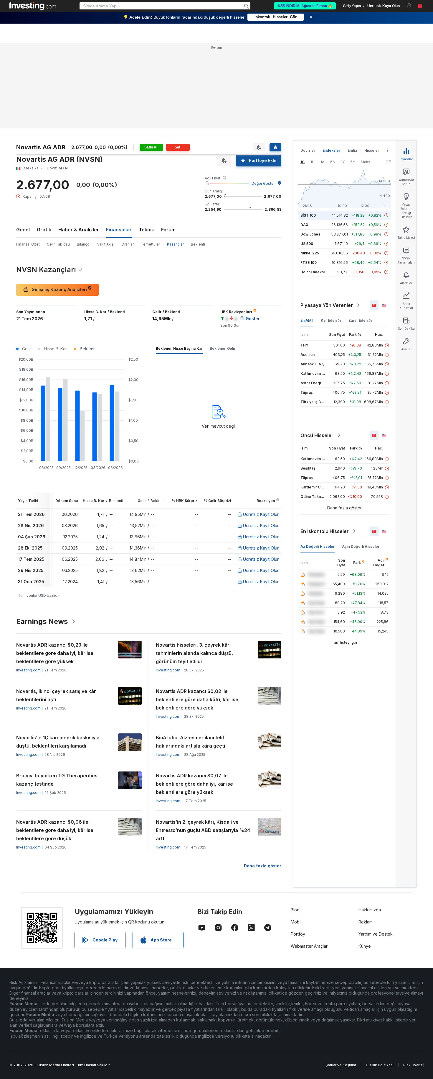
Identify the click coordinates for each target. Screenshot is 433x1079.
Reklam (365, 921)
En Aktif (306, 320)
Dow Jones (310, 234)
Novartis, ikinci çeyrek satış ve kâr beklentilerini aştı (56, 695)
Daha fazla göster (262, 865)
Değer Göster (263, 183)
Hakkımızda (369, 909)
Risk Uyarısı (413, 1065)
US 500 (306, 243)
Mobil (296, 921)
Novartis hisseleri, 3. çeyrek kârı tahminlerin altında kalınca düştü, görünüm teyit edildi (194, 653)
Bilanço (83, 244)
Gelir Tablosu (58, 244)
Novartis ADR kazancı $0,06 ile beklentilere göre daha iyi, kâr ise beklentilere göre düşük (54, 830)
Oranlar (127, 244)
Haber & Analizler (78, 230)
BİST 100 (308, 215)
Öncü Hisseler (316, 435)
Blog (295, 909)
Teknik (146, 230)
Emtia (352, 150)
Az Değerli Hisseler (317, 546)
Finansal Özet (28, 244)
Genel (23, 230)
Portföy (298, 933)
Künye (364, 946)
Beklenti (198, 244)
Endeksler (331, 150)
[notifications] (409, 5)
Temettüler (150, 244)
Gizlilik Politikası (380, 1065)
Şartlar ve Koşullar (340, 1065)
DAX (304, 225)
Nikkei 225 (309, 253)
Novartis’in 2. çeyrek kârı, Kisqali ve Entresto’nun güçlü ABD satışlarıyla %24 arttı (203, 830)
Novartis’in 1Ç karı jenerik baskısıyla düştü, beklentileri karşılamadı (58, 742)
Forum (168, 230)
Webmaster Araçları (309, 946)
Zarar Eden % (360, 320)
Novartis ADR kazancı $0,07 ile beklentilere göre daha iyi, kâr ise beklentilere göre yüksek (194, 784)
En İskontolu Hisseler (324, 531)
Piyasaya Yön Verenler (326, 305)
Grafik (44, 230)
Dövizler (307, 150)
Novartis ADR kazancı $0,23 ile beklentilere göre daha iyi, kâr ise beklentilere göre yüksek (54, 653)
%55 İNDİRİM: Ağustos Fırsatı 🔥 (304, 6)
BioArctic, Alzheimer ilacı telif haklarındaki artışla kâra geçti (190, 742)
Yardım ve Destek (375, 933)
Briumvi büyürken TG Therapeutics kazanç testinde (56, 780)
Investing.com (28, 670)
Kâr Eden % (331, 320)
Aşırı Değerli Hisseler (360, 546)
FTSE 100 (308, 262)
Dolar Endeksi (312, 272)
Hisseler (371, 150)
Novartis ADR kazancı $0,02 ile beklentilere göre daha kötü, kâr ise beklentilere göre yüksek (197, 699)
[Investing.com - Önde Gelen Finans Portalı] (32, 6)
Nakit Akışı (105, 244)
